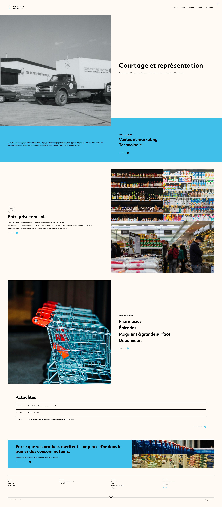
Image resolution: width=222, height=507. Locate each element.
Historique (10, 482)
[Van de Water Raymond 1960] (16, 7)
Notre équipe (11, 483)
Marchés (113, 479)
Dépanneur (114, 487)
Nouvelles (165, 479)
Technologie (62, 483)
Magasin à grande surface (117, 485)
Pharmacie (113, 482)
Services (61, 479)
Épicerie (113, 483)
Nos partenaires (12, 485)
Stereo (213, 500)
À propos (10, 479)
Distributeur (114, 488)
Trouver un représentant (169, 482)
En (218, 3)
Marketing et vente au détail (66, 482)
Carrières (10, 487)
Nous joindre (166, 484)
